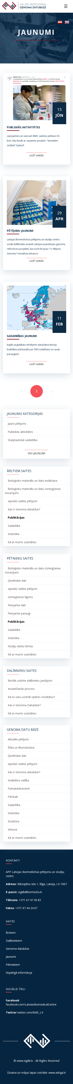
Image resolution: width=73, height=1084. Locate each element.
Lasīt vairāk (36, 155)
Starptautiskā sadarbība (22, 440)
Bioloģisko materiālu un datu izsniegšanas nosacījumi (33, 491)
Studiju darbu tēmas (20, 646)
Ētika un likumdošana (21, 747)
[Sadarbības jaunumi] (36, 308)
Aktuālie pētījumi (18, 739)
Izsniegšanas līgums (20, 597)
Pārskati (13, 797)
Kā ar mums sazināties (22, 542)
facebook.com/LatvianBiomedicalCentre (31, 1004)
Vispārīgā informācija (19, 972)
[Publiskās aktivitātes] (36, 99)
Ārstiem (11, 932)
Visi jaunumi (36, 453)
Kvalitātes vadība (18, 780)
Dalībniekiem (14, 940)
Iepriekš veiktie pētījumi (22, 501)
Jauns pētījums (17, 423)
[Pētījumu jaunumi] (36, 202)
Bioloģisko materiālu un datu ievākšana (32, 480)
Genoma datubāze (17, 948)
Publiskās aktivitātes (23, 127)
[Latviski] (60, 22)
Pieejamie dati (17, 605)
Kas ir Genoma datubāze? (24, 509)
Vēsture (12, 829)
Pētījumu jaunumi (20, 231)
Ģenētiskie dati (17, 580)
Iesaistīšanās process (21, 689)
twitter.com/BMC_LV (30, 1012)
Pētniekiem (13, 964)
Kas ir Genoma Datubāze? (24, 705)
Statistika (13, 534)
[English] (67, 22)
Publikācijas (16, 517)
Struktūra (13, 821)
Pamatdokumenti (19, 788)
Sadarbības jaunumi (22, 336)
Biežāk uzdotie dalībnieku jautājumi (30, 680)
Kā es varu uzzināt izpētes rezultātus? (31, 697)
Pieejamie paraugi (19, 613)
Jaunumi (11, 956)
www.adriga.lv (57, 1072)
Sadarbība (14, 526)
